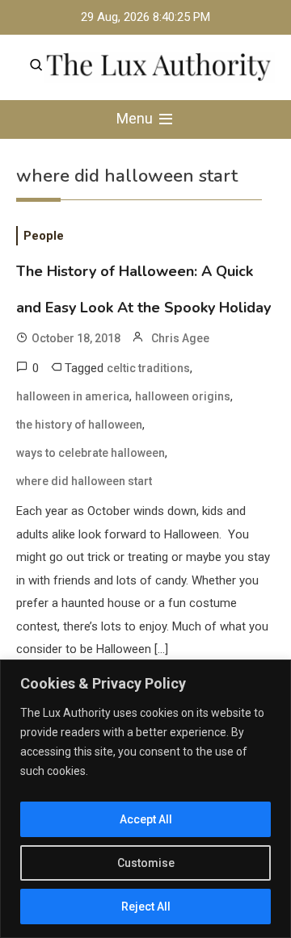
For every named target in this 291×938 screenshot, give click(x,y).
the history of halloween (79, 424)
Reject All (146, 906)
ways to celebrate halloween (90, 452)
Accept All (146, 819)
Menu (136, 118)
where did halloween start (84, 481)
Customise (146, 862)
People (43, 235)
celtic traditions (148, 368)
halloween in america (72, 396)
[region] (145, 799)
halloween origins (182, 396)
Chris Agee (180, 338)
